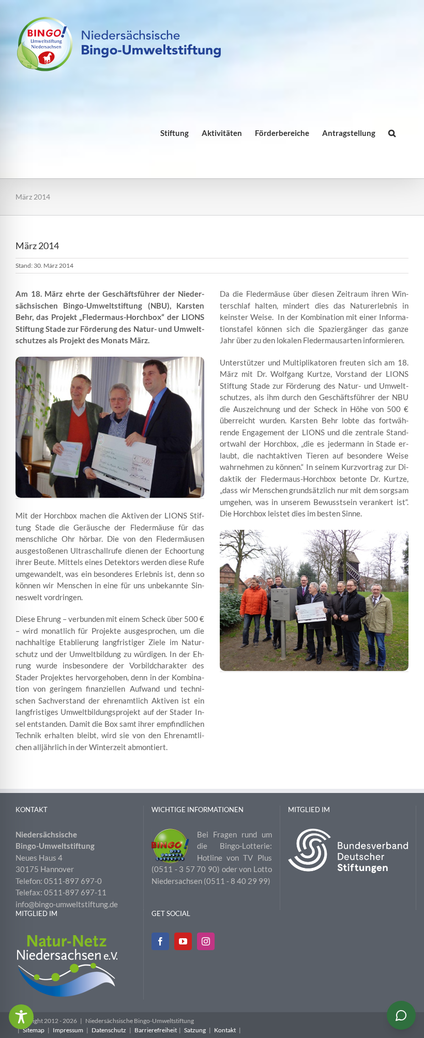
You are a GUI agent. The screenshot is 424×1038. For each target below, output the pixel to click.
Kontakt (225, 1030)
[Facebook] (160, 941)
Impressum (68, 1030)
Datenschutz (109, 1030)
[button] (392, 133)
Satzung (195, 1030)
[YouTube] (183, 941)
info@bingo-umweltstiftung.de (67, 904)
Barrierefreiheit (155, 1030)
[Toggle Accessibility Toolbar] (21, 1016)
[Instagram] (206, 941)
